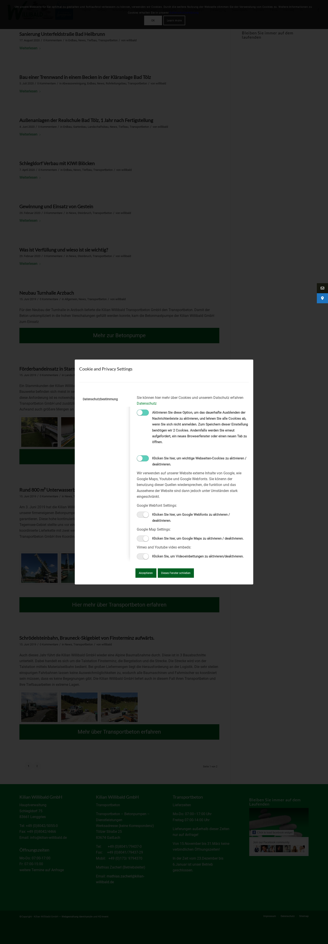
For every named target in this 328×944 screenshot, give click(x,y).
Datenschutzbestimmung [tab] (100, 399)
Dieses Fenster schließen (176, 573)
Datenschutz (147, 403)
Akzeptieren (146, 573)
